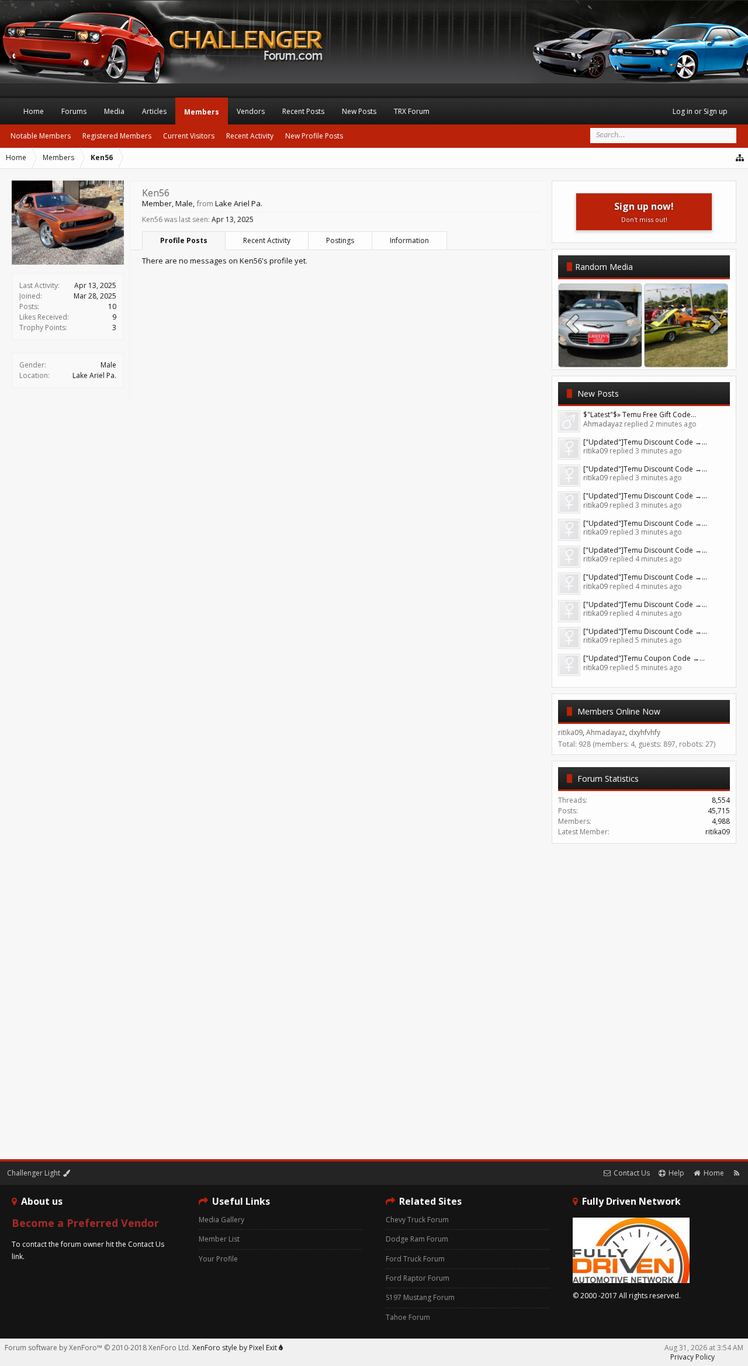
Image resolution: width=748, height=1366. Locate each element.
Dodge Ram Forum (417, 1239)
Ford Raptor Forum (417, 1278)
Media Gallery (221, 1220)
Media (114, 111)
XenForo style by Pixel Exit (235, 1348)
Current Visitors (188, 136)
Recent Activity (266, 240)
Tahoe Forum (408, 1317)
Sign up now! (644, 212)
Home (33, 111)
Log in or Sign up (700, 111)
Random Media (604, 266)
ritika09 (717, 832)
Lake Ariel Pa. (94, 375)
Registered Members (116, 136)
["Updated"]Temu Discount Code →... (645, 442)
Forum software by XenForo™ (98, 1348)
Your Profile (218, 1259)
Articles (154, 111)
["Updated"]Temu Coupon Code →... (644, 658)
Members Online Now (618, 711)
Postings (340, 240)
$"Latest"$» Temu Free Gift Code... (639, 414)
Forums (73, 111)
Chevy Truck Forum (417, 1220)
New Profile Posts (314, 136)
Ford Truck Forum (415, 1259)
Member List (219, 1239)
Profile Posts (183, 240)
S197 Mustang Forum (420, 1297)
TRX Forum (412, 111)
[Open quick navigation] (740, 157)
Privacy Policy (692, 1357)
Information (409, 240)
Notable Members (41, 136)
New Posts (598, 393)
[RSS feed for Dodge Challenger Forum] (736, 1173)
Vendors (251, 111)
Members (201, 112)
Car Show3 (686, 355)
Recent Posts (303, 111)
